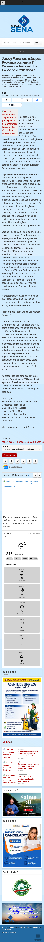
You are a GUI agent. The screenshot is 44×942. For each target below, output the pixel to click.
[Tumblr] (35, 461)
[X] (27, 100)
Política (22, 51)
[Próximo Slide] (39, 475)
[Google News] (37, 100)
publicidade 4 (10, 820)
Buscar (38, 42)
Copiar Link (10, 455)
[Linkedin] (23, 461)
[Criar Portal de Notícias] (38, 937)
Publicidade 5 (10, 872)
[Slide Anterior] (35, 475)
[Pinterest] (29, 461)
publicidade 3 (10, 790)
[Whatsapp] (6, 100)
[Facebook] (17, 100)
